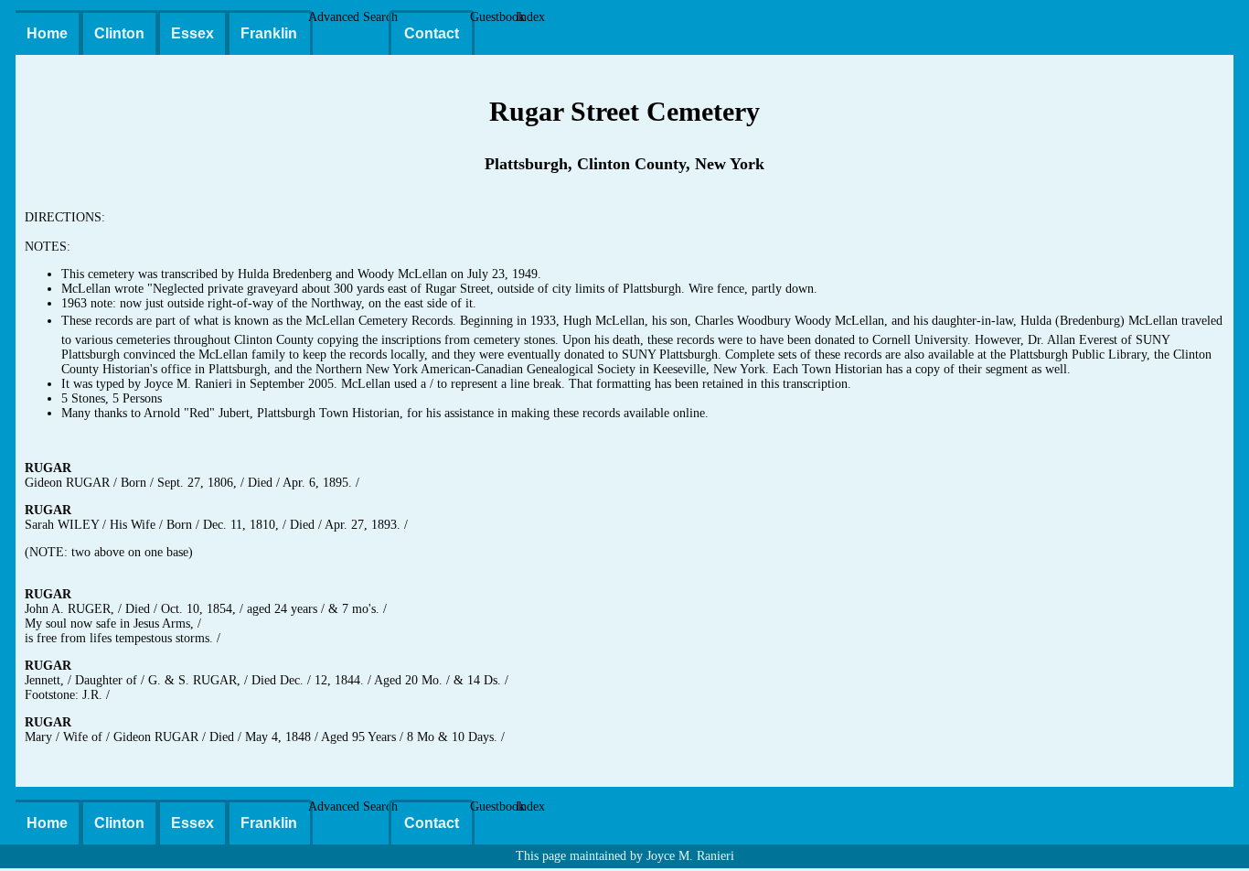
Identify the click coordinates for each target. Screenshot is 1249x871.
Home (47, 33)
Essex (192, 33)
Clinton (119, 33)
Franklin (268, 33)
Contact (431, 33)
